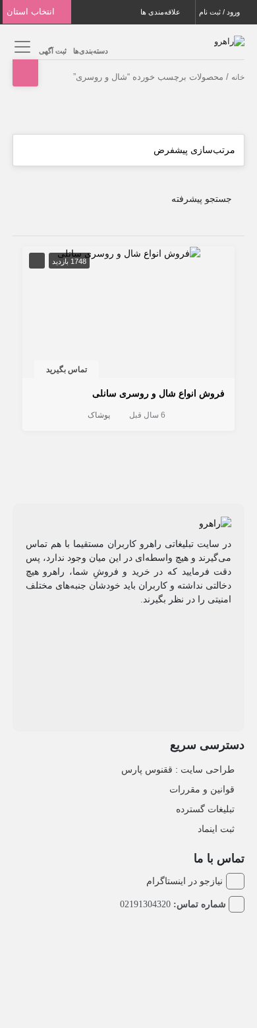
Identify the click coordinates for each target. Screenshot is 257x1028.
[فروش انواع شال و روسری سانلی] (128, 252)
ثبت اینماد (216, 828)
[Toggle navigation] (21, 46)
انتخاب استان (32, 11)
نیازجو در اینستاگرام (184, 881)
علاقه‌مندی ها (161, 12)
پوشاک (99, 415)
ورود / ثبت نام (220, 12)
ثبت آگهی (53, 51)
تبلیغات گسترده (205, 809)
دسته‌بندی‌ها (90, 51)
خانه (237, 77)
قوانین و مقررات (202, 789)
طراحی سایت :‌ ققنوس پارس (178, 769)
